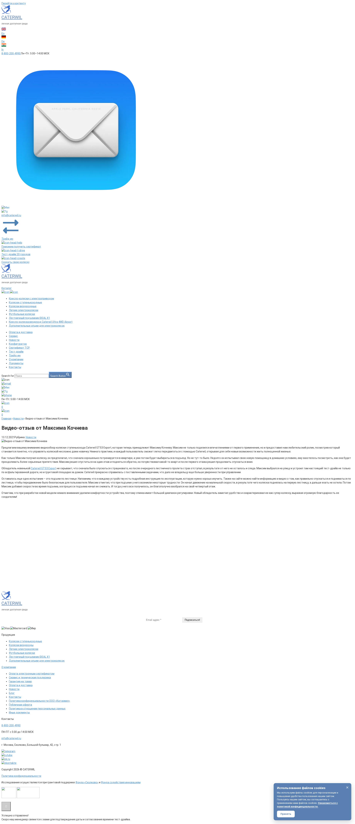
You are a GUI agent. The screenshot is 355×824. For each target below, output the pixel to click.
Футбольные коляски (22, 314)
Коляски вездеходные (22, 306)
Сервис (13, 336)
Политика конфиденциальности (21, 775)
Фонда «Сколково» (86, 782)
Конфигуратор (18, 343)
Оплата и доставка (21, 332)
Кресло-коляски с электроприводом (31, 298)
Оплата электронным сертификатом (31, 673)
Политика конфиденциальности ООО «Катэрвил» (39, 700)
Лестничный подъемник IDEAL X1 (29, 317)
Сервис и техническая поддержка (30, 677)
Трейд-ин (15, 355)
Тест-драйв (16, 351)
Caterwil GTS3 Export (43, 468)
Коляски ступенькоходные (25, 302)
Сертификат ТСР (19, 347)
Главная (6, 418)
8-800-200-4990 (11, 725)
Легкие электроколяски (23, 310)
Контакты (15, 367)
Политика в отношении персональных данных (37, 708)
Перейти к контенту (13, 3)
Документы (16, 363)
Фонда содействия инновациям (121, 782)
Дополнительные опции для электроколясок (37, 325)
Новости (14, 339)
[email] (76, 203)
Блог (12, 693)
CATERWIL (11, 17)
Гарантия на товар (20, 681)
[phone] (6, 395)
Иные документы (19, 712)
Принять (285, 814)
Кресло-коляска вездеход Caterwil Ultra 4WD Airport (40, 321)
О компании (16, 359)
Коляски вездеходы (21, 645)
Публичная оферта (20, 704)
